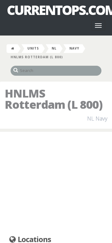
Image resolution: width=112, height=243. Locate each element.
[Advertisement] (56, 183)
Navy (74, 48)
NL (54, 48)
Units (33, 48)
